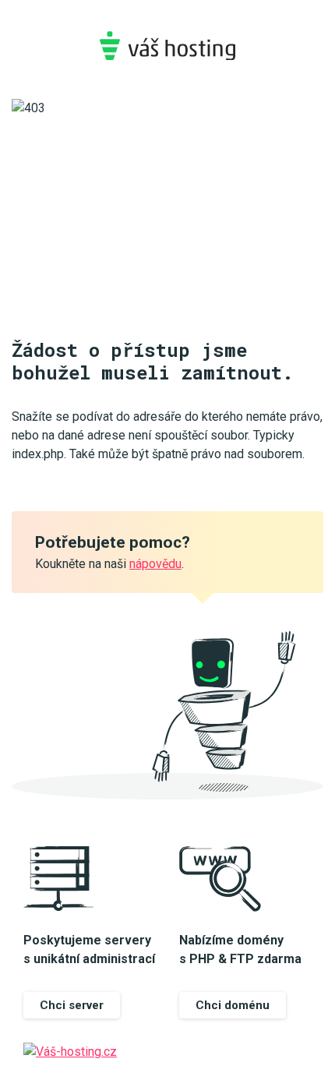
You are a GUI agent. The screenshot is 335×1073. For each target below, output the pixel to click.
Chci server (72, 1005)
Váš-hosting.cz (167, 45)
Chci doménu (233, 1005)
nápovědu (155, 563)
